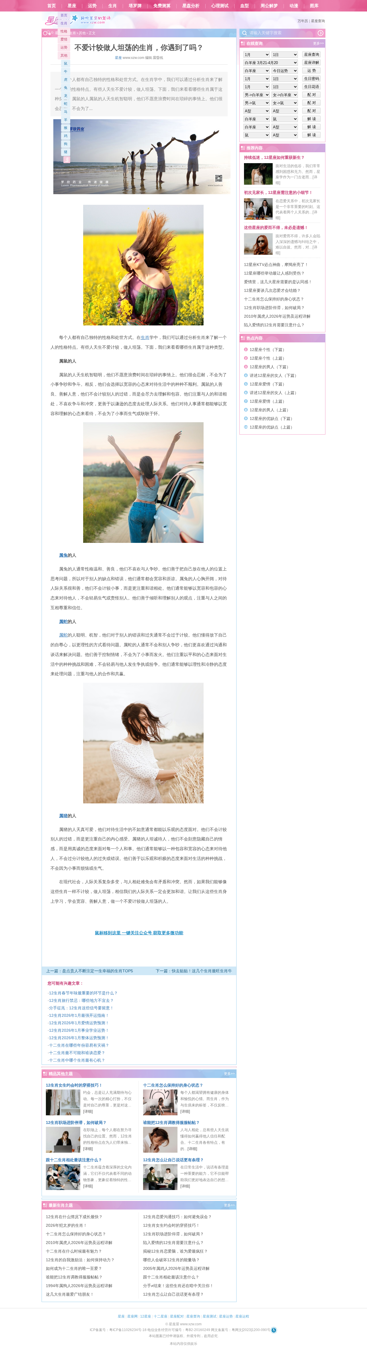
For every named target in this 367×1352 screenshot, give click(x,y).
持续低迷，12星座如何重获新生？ (274, 157)
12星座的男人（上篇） (270, 410)
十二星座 (160, 1316)
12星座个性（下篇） (268, 349)
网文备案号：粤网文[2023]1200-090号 (240, 1330)
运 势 (311, 70)
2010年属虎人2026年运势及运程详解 (79, 1242)
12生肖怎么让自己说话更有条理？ (173, 1160)
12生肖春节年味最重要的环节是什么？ (83, 993)
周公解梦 (269, 5)
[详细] (88, 1111)
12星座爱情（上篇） (268, 401)
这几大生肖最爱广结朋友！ (70, 1294)
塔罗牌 (135, 5)
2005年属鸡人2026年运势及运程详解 (176, 1268)
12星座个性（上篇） (268, 358)
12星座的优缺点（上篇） (272, 427)
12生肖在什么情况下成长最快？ (74, 1216)
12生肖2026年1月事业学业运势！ (79, 1030)
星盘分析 (191, 5)
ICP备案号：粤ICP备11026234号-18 (118, 1330)
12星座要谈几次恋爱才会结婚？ (272, 290)
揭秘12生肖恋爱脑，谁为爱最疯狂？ (175, 1251)
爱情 (63, 39)
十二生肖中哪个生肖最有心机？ (77, 1060)
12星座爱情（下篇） (268, 384)
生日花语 (311, 86)
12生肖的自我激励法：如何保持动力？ (80, 1260)
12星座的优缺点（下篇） (272, 418)
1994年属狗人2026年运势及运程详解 (79, 1285)
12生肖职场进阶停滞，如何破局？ (76, 1122)
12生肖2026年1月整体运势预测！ (79, 1037)
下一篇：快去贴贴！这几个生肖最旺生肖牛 (194, 971)
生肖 (112, 5)
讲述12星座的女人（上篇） (274, 392)
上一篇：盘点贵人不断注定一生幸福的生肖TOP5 (89, 971)
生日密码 (311, 78)
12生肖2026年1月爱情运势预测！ (79, 1023)
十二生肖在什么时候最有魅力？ (74, 1251)
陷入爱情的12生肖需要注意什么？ (173, 1242)
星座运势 (226, 1316)
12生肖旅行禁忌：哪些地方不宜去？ (81, 1000)
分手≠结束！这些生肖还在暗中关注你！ (178, 1285)
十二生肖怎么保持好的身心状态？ (173, 1085)
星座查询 (318, 21)
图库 (314, 5)
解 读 (311, 119)
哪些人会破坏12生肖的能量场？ (171, 1260)
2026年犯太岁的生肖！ (66, 1225)
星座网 (132, 1316)
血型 (244, 5)
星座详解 (311, 62)
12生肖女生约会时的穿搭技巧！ (74, 1085)
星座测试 (209, 1316)
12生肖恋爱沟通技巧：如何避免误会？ (177, 1216)
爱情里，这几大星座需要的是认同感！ (278, 281)
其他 (63, 55)
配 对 (311, 94)
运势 (92, 5)
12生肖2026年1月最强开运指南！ (79, 1015)
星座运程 (242, 1316)
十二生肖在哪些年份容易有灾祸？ (79, 1045)
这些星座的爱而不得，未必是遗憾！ (276, 227)
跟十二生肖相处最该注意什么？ (74, 1160)
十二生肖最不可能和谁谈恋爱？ (77, 1052)
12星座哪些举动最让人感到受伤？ (274, 273)
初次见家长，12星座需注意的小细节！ (278, 192)
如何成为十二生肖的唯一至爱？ (74, 1268)
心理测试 (220, 5)
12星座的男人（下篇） (270, 366)
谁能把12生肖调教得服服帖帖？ (171, 1122)
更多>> (229, 1074)
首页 (51, 5)
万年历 (303, 21)
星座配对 (177, 1316)
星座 (72, 5)
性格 (63, 31)
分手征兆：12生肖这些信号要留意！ (81, 1008)
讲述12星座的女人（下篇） (274, 375)
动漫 (294, 5)
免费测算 (162, 5)
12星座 (145, 1316)
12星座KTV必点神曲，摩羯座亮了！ (276, 264)
